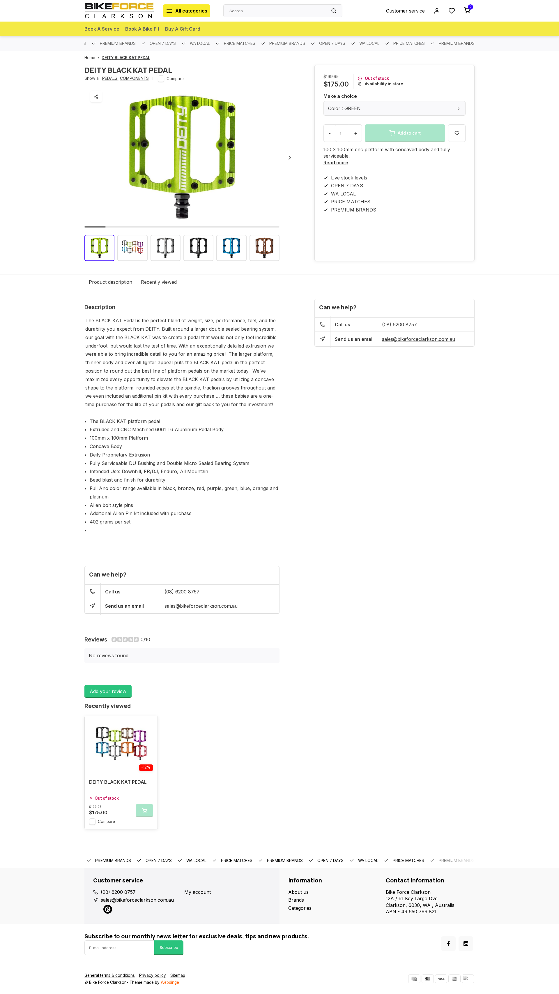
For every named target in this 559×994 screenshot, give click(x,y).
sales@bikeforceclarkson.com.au (201, 606)
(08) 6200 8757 (181, 592)
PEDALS (110, 78)
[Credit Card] (414, 978)
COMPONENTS (134, 78)
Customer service (405, 11)
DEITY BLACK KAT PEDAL (126, 57)
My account (197, 892)
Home (89, 57)
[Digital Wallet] (468, 978)
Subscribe (169, 947)
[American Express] (454, 978)
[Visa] (441, 978)
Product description (110, 282)
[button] (289, 157)
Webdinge (170, 982)
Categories (300, 908)
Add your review (108, 691)
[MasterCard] (428, 978)
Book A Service (101, 29)
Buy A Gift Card (182, 29)
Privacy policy (152, 975)
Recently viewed (159, 282)
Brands (296, 900)
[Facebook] (448, 943)
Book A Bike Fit (142, 29)
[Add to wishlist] (149, 725)
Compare (175, 78)
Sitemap (177, 975)
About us (298, 892)
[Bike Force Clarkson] (119, 11)
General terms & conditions (109, 975)
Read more (335, 162)
